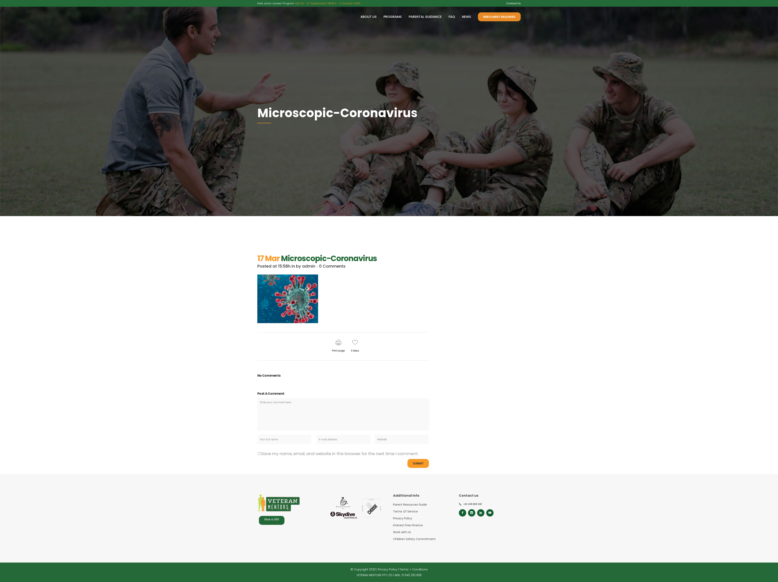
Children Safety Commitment (414, 539)
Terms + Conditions (414, 569)
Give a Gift (271, 519)
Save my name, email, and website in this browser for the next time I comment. (339, 454)
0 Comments (332, 266)
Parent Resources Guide (410, 505)
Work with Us (402, 532)
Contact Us (513, 3)
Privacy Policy (402, 518)
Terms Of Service (405, 511)
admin (308, 266)
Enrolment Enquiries (499, 17)
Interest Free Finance (408, 525)
